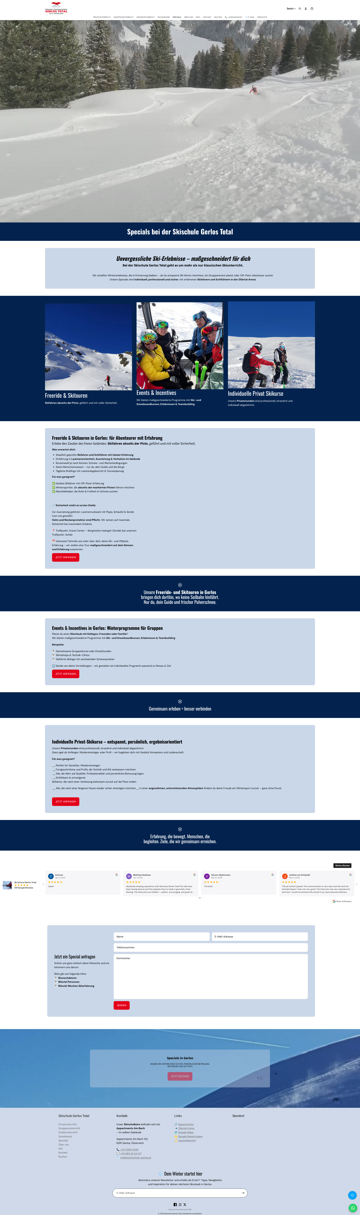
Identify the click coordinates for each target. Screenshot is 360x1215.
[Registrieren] (243, 1193)
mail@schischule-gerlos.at (135, 1157)
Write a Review (342, 865)
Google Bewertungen (190, 1136)
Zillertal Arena (186, 1128)
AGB (189, 1209)
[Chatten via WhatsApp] (353, 1208)
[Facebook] (175, 1204)
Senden (121, 1005)
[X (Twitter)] (184, 1204)
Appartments (186, 1124)
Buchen (62, 1156)
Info (60, 1148)
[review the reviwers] (272, 875)
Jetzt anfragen (65, 557)
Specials (63, 1140)
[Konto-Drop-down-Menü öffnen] (306, 8)
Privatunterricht (67, 1124)
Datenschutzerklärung (177, 1209)
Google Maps (186, 1132)
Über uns (63, 1144)
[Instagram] (180, 1204)
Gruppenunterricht (69, 1128)
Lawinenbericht (187, 1140)
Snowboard (65, 1136)
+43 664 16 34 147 (130, 1153)
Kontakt (63, 1152)
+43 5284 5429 (129, 1149)
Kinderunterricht (67, 1132)
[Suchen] (300, 8)
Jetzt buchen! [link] (180, 1076)
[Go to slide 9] (199, 897)
